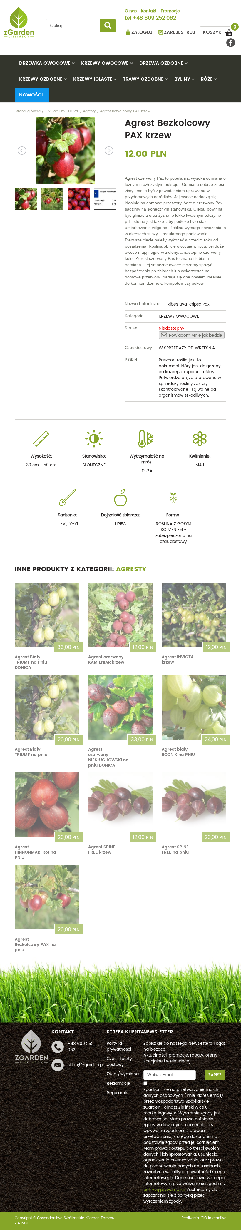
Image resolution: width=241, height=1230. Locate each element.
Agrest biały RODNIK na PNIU (178, 752)
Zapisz (215, 1075)
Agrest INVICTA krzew (178, 660)
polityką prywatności (164, 1189)
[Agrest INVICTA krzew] (194, 615)
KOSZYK (219, 31)
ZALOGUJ (142, 32)
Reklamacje (118, 1083)
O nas (131, 11)
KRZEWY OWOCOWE (105, 63)
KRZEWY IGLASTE (92, 79)
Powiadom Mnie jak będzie (195, 335)
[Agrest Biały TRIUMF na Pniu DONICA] (47, 615)
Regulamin (117, 1092)
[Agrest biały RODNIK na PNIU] (194, 707)
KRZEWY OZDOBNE (41, 79)
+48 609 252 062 (154, 18)
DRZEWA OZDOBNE (161, 63)
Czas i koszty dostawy (119, 1061)
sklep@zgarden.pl (85, 1065)
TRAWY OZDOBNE (143, 79)
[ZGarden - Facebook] (230, 42)
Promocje (170, 11)
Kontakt (148, 11)
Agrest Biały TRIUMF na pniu (31, 752)
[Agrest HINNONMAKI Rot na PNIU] (47, 804)
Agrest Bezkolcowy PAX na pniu (35, 944)
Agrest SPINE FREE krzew (101, 850)
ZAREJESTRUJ (179, 32)
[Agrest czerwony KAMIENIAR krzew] (120, 615)
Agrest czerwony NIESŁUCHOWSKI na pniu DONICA (108, 757)
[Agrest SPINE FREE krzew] (120, 804)
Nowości (31, 95)
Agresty (131, 569)
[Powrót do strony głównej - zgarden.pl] (19, 22)
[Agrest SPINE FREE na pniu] (194, 804)
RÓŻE (207, 79)
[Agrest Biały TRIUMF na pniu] (47, 707)
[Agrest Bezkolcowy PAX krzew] (65, 150)
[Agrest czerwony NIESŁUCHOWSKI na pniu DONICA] (120, 707)
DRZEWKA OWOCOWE (45, 63)
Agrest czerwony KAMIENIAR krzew (106, 660)
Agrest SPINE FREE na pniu (175, 850)
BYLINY (182, 79)
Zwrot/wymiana (123, 1074)
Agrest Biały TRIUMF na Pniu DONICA (31, 662)
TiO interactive (213, 1218)
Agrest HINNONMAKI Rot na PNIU (35, 852)
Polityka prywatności (119, 1046)
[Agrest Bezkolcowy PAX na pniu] (47, 897)
